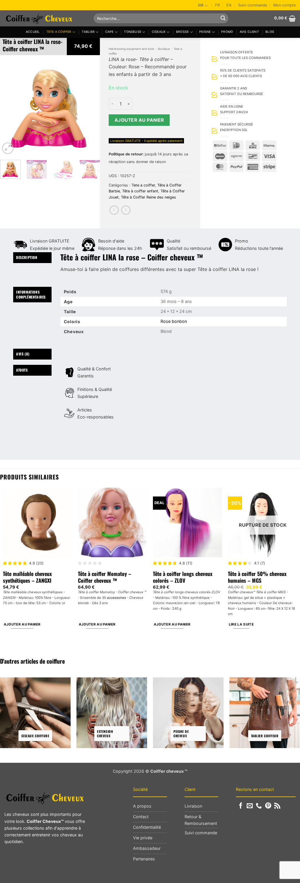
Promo (227, 32)
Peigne (205, 32)
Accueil (33, 32)
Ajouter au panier (139, 120)
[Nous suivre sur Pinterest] (268, 806)
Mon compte (284, 5)
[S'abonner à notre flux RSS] (277, 806)
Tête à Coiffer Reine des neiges (148, 197)
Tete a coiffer (58, 32)
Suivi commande (252, 5)
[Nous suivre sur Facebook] (241, 806)
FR (217, 5)
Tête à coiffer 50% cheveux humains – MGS (257, 577)
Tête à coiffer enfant (140, 191)
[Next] (90, 105)
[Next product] (114, 210)
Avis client (249, 32)
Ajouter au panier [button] (22, 624)
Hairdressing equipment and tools (131, 48)
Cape (109, 32)
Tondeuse (132, 32)
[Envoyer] (223, 18)
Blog (269, 32)
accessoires (116, 598)
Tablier (88, 32)
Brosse (182, 32)
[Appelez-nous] (259, 806)
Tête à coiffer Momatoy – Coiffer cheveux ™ (104, 577)
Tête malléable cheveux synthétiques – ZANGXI (27, 577)
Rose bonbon (174, 321)
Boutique (164, 48)
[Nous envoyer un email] (250, 806)
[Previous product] (125, 210)
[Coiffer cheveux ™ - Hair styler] (44, 18)
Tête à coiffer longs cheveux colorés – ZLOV (182, 577)
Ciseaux (159, 32)
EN (228, 5)
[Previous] (9, 105)
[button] (285, 18)
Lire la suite (241, 624)
